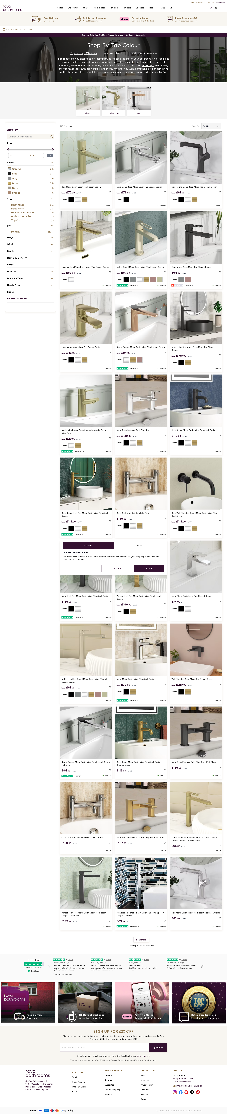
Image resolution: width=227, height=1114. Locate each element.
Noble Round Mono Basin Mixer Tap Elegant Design (140, 267)
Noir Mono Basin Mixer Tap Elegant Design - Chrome (195, 913)
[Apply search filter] (51, 136)
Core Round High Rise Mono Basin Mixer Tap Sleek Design (84, 514)
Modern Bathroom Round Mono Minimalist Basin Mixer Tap (83, 431)
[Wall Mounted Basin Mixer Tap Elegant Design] (196, 650)
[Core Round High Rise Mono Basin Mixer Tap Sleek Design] (86, 484)
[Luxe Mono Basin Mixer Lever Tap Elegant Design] (141, 157)
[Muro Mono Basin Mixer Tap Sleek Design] (141, 650)
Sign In (75, 1077)
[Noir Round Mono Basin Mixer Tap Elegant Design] (196, 157)
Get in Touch (179, 1075)
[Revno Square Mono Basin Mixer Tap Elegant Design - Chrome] (86, 733)
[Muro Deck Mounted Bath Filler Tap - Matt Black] (196, 733)
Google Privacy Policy (121, 1060)
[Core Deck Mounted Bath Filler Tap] (141, 484)
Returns (108, 1080)
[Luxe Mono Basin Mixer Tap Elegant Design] (86, 318)
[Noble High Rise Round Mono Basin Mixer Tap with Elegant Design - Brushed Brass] (196, 808)
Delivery (108, 1075)
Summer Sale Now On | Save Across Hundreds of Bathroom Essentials (113, 35)
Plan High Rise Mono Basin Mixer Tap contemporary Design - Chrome (140, 914)
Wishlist (75, 1091)
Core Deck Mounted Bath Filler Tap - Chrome (82, 837)
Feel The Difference (143, 53)
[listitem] (30, 168)
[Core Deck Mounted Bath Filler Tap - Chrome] (86, 808)
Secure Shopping (112, 1089)
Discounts (144, 1089)
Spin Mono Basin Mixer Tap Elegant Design (81, 187)
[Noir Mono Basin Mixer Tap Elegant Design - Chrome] (196, 883)
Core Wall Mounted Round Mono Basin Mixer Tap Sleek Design (194, 514)
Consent (88, 545)
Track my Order (79, 1087)
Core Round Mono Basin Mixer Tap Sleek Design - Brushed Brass (139, 763)
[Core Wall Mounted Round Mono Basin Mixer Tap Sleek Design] (196, 484)
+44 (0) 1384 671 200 (183, 1078)
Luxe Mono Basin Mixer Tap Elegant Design (81, 347)
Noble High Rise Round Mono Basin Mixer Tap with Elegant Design (84, 680)
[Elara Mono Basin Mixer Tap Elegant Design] (196, 237)
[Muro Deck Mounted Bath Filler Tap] (141, 401)
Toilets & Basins (99, 8)
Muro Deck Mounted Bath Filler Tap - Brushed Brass (141, 837)
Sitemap (144, 1094)
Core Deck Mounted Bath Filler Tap (133, 513)
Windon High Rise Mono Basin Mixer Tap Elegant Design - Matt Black (83, 914)
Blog (142, 1075)
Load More (141, 940)
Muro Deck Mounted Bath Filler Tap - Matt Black (193, 762)
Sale (171, 8)
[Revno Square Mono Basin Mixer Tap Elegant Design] (141, 318)
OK (49, 155)
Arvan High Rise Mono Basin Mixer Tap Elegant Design (193, 348)
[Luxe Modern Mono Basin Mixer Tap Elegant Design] (86, 237)
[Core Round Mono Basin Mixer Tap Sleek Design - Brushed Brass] (141, 733)
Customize (116, 568)
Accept (149, 568)
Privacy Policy (146, 1085)
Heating (161, 8)
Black (139, 113)
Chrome (88, 113)
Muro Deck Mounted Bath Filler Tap (133, 430)
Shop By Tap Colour (24, 29)
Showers (140, 8)
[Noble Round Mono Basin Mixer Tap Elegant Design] (141, 237)
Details (139, 545)
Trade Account (220, 2)
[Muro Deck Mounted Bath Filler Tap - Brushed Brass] (141, 808)
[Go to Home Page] (4, 29)
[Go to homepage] (39, 1073)
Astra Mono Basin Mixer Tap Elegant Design (191, 596)
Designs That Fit (114, 53)
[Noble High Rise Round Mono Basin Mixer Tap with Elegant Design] (86, 650)
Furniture (115, 8)
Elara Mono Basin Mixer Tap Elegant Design (191, 267)
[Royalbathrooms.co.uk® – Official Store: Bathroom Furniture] (12, 8)
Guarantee (109, 1085)
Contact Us (210, 2)
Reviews (108, 1094)
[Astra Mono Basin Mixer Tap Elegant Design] (196, 567)
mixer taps (148, 65)
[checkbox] (30, 169)
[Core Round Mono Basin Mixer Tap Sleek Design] (196, 401)
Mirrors (127, 8)
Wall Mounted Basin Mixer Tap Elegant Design (192, 679)
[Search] (211, 8)
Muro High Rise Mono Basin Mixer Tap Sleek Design (85, 596)
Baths (85, 8)
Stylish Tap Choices (83, 53)
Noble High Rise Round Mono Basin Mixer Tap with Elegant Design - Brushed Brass (194, 838)
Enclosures (73, 8)
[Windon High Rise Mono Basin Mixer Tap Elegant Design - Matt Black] (86, 883)
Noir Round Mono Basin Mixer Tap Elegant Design (194, 187)
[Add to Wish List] (110, 192)
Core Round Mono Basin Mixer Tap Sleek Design (193, 430)
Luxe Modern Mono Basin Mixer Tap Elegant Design (85, 267)
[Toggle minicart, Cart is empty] (221, 7)
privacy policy (143, 1056)
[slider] (30, 149)
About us (144, 1080)
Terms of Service (143, 1060)
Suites (60, 8)
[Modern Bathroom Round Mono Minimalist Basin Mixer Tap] (86, 401)
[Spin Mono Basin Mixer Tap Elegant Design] (86, 157)
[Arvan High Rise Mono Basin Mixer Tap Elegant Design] (196, 318)
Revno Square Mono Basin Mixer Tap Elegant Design (141, 347)
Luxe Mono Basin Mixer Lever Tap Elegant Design (139, 187)
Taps (151, 8)
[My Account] (216, 8)
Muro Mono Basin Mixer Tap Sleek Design (136, 679)
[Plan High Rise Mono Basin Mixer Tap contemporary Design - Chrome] (141, 883)
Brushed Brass (113, 113)
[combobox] (30, 136)
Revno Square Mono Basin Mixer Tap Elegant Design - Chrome (85, 763)
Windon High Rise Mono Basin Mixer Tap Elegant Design (139, 597)
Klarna (143, 1099)
